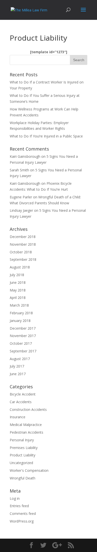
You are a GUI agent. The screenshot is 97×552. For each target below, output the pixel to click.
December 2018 (23, 236)
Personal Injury (22, 440)
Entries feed (19, 505)
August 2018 (20, 267)
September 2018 (23, 259)
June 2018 (18, 282)
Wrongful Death (22, 478)
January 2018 (20, 320)
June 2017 (18, 373)
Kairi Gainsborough (25, 156)
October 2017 (21, 343)
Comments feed (23, 513)
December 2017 (23, 328)
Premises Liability (24, 447)
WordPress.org (22, 521)
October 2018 (21, 252)
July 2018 (17, 274)
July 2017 (17, 366)
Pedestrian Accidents (26, 432)
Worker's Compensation (29, 470)
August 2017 (20, 358)
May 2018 (18, 290)
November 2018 (23, 244)
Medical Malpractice (26, 424)
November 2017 (23, 335)
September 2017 (23, 351)
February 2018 (21, 313)
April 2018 (18, 297)
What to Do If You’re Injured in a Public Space (46, 136)
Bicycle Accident (23, 394)
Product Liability (22, 455)
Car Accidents (21, 401)
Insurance (17, 417)
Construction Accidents (28, 409)
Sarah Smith (19, 170)
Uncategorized (21, 462)
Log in (15, 498)
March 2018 (19, 305)
